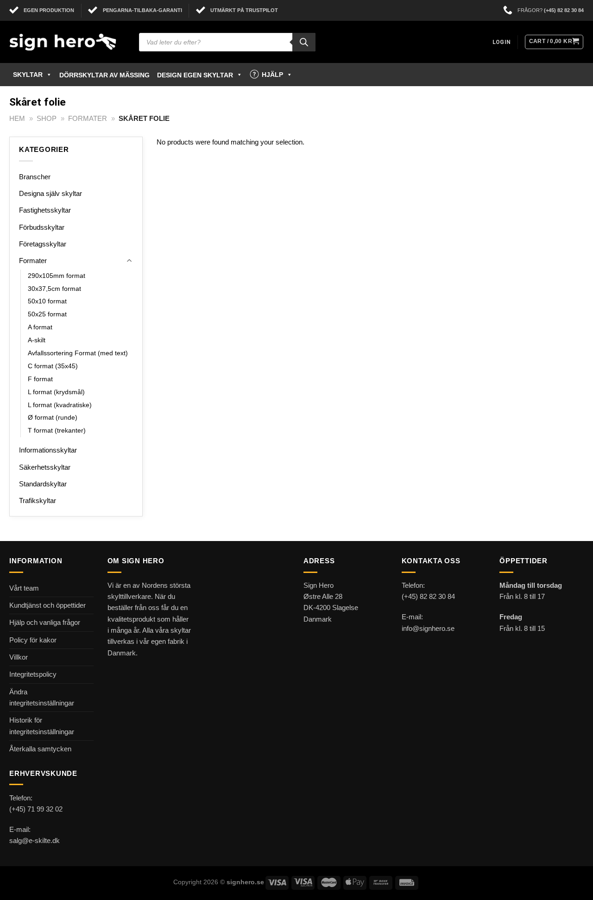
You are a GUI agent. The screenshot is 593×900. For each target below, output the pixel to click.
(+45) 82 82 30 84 (564, 10)
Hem (17, 118)
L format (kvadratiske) (60, 405)
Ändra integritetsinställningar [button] (41, 697)
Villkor (18, 657)
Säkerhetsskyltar (44, 467)
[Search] (303, 42)
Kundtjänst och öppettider (47, 605)
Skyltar (28, 74)
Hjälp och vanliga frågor (44, 622)
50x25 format (47, 314)
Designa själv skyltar (50, 193)
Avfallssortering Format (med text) (78, 353)
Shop (47, 118)
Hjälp (272, 74)
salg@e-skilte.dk (34, 840)
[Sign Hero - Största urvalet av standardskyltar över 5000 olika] (67, 41)
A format (40, 327)
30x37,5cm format (54, 288)
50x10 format (47, 301)
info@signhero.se (428, 628)
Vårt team (24, 588)
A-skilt (36, 340)
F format (40, 379)
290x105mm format (56, 275)
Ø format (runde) (52, 417)
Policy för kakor (33, 640)
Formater (87, 118)
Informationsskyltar (48, 450)
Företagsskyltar (42, 244)
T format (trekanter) (57, 430)
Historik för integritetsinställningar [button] (41, 725)
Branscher (34, 177)
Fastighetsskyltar (45, 210)
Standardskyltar (43, 484)
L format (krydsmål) (56, 392)
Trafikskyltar (37, 500)
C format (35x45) (53, 366)
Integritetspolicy (33, 674)
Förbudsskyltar (41, 227)
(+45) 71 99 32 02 (36, 809)
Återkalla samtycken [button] (40, 749)
